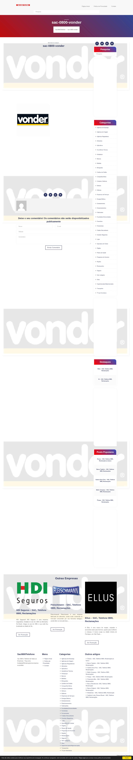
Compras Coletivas (102, 181)
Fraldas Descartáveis (102, 230)
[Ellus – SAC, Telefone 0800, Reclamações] (101, 597)
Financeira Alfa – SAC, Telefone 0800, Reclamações (97, 680)
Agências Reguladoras (103, 136)
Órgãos (99, 248)
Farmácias (100, 221)
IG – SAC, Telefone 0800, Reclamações (105, 380)
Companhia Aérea (101, 176)
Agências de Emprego (103, 127)
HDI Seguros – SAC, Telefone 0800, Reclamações (31, 612)
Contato (46, 665)
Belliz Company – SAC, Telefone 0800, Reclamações (105, 490)
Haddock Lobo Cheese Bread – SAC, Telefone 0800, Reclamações (100, 696)
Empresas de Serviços (103, 194)
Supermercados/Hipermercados (105, 284)
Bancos (99, 158)
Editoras (99, 190)
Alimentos (99, 141)
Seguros (99, 270)
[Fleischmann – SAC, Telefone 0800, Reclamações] (66, 591)
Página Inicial (48, 658)
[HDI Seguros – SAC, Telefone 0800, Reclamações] (32, 593)
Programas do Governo (103, 257)
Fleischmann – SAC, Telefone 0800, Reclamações (66, 606)
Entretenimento (101, 203)
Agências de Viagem (102, 132)
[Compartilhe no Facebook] (45, 195)
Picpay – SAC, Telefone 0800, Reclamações (105, 501)
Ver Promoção (23, 634)
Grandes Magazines (102, 235)
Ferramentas (100, 226)
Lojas (98, 239)
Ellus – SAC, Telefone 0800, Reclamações (99, 619)
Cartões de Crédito (102, 172)
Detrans (99, 185)
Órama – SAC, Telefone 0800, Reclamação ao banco (105, 460)
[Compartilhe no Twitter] (50, 195)
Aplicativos (100, 145)
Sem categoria (101, 275)
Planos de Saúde (101, 252)
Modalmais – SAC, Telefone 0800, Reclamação (100, 692)
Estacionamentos (101, 208)
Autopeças (100, 154)
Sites (98, 279)
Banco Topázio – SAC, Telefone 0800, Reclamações (105, 470)
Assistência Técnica (102, 150)
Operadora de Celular (102, 243)
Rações (99, 261)
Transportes (100, 288)
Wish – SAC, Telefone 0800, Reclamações (105, 369)
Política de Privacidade (46, 662)
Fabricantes (100, 212)
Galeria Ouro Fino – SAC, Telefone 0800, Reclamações (105, 480)
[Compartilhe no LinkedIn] (55, 195)
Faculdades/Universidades (104, 217)
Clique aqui (82, 758)
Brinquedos (100, 167)
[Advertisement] (53, 62)
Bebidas (99, 163)
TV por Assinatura (101, 293)
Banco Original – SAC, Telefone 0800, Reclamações (97, 689)
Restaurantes (100, 266)
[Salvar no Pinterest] (60, 195)
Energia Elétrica (101, 199)
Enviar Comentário (53, 247)
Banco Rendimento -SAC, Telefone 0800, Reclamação (98, 684)
